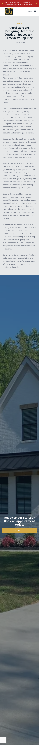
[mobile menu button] (35, 11)
